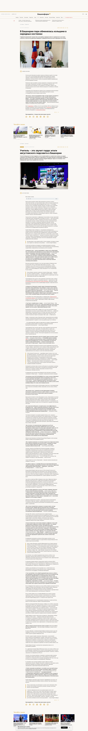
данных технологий (33, 728)
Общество (31, 17)
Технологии (42, 17)
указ (27, 339)
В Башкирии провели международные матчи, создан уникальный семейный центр (42, 21)
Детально (26, 143)
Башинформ (30, 106)
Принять (64, 727)
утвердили (49, 107)
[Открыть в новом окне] (26, 116)
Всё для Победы (52, 17)
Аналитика (58, 17)
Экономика (26, 17)
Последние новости (68, 17)
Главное (17, 17)
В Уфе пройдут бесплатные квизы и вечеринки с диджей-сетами (58, 21)
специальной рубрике (40, 109)
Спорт (35, 17)
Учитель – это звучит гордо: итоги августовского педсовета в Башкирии (25, 21)
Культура (46, 17)
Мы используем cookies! (24, 726)
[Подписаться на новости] (47, 116)
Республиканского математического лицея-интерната (37, 281)
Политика (21, 17)
